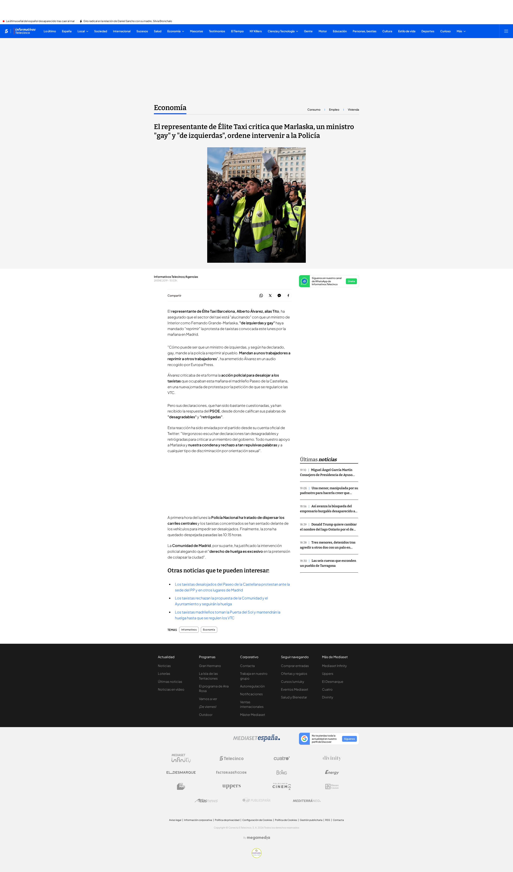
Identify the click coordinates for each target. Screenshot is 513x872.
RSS (327, 819)
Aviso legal (175, 819)
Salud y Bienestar (294, 697)
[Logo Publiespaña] (256, 800)
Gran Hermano (210, 666)
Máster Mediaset (252, 714)
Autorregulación (252, 686)
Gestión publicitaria (311, 819)
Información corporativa (198, 819)
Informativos (189, 629)
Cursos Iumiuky (292, 681)
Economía (170, 107)
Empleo (334, 109)
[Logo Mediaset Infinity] (181, 758)
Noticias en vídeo (171, 689)
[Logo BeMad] (181, 786)
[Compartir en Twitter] (270, 295)
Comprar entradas (295, 666)
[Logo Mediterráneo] (307, 800)
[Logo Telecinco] (231, 758)
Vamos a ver (208, 699)
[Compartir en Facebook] (288, 295)
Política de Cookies (286, 819)
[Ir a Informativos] (25, 31)
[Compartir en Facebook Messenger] (279, 295)
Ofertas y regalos (294, 673)
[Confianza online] (257, 857)
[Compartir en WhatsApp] (261, 295)
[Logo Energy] (332, 772)
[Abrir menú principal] (506, 31)
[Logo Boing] (281, 772)
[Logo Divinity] (332, 758)
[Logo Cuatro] (282, 758)
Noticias (164, 666)
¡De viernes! (207, 706)
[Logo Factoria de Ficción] (231, 772)
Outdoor (205, 714)
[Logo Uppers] (231, 786)
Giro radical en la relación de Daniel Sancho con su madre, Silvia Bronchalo (127, 21)
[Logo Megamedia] (258, 837)
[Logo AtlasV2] (206, 800)
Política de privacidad (227, 819)
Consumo (313, 109)
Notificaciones (251, 694)
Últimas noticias (170, 681)
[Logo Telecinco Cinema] (282, 786)
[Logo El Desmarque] (181, 772)
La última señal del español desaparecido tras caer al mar (40, 21)
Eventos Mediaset (294, 689)
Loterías (164, 673)
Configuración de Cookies (257, 819)
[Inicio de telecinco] (6, 31)
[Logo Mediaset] (256, 740)
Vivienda (353, 109)
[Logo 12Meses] (332, 786)
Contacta (247, 666)
